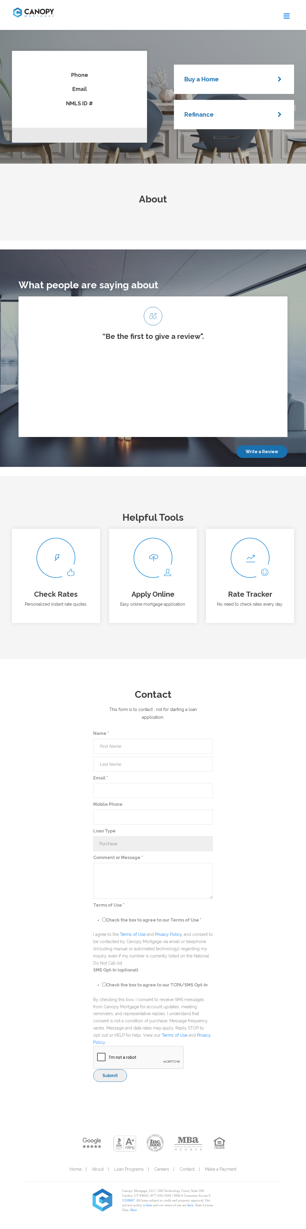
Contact (187, 1169)
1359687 (128, 1200)
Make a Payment (220, 1169)
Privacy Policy (168, 934)
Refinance (199, 114)
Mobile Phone (108, 804)
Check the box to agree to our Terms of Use (153, 920)
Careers (161, 1169)
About (98, 1169)
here (149, 1205)
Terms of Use (108, 905)
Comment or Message (118, 857)
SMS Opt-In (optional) (115, 970)
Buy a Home (201, 79)
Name (101, 733)
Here (133, 1210)
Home (76, 1169)
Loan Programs (129, 1169)
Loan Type (104, 831)
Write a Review (262, 451)
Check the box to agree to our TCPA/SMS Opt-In (157, 985)
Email (100, 778)
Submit (110, 1075)
